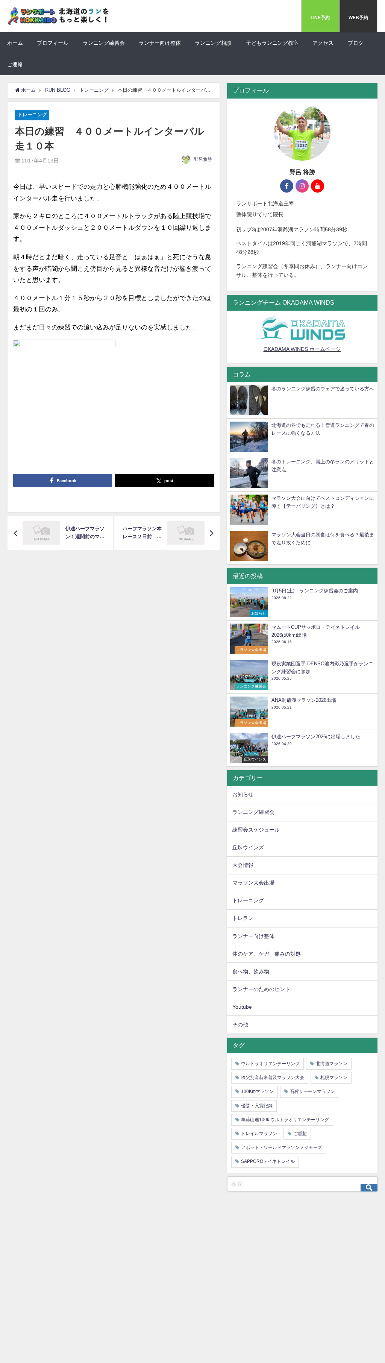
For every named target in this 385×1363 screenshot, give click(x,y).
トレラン (242, 918)
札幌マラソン (333, 1077)
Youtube (242, 1007)
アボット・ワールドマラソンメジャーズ (281, 1147)
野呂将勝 (203, 159)
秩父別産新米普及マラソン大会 (272, 1077)
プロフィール (52, 43)
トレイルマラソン (259, 1133)
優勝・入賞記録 (257, 1105)
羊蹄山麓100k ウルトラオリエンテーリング (285, 1119)
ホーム (15, 43)
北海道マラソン (331, 1063)
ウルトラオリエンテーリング (270, 1063)
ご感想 (300, 1133)
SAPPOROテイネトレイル (268, 1161)
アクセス (322, 43)
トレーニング (32, 115)
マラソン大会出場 (253, 883)
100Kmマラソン (257, 1091)
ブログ (356, 43)
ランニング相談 (213, 43)
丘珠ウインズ (248, 847)
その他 (240, 1024)
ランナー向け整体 (160, 43)
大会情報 (242, 865)
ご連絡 (15, 64)
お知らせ (242, 794)
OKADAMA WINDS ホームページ (302, 349)
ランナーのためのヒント (261, 989)
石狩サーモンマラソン (312, 1091)
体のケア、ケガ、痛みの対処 (266, 954)
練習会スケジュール (256, 830)
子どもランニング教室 (272, 43)
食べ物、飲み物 (250, 971)
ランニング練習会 (104, 43)
